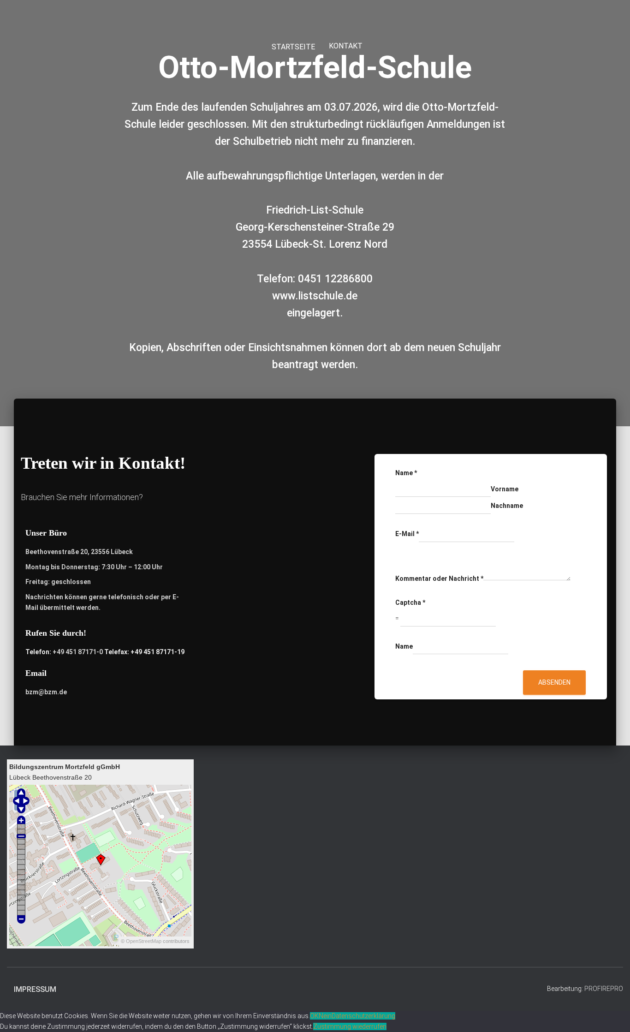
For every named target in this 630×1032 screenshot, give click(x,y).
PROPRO (603, 988)
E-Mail (407, 533)
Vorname (504, 489)
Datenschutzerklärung (363, 1016)
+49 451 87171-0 (78, 652)
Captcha (410, 602)
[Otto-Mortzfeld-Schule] (319, 18)
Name (406, 473)
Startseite (292, 46)
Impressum (35, 989)
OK (314, 1016)
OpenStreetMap (143, 941)
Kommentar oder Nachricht (439, 578)
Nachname (507, 505)
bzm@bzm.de (46, 692)
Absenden (554, 682)
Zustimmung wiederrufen (349, 1026)
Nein (325, 1016)
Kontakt (346, 46)
